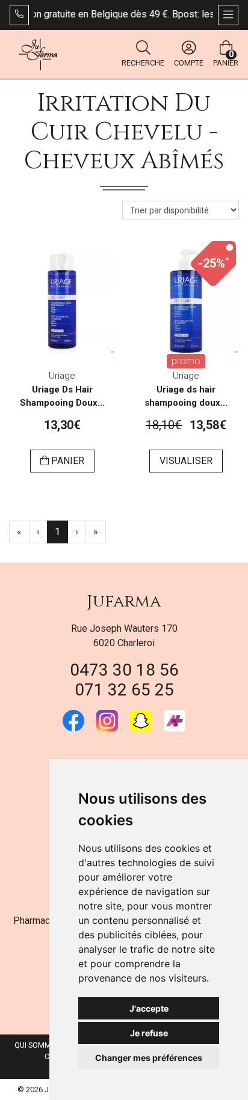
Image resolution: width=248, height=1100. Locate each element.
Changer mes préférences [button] (148, 1058)
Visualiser (186, 460)
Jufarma (124, 601)
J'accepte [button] (149, 1008)
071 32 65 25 (124, 690)
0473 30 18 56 (124, 670)
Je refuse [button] (149, 1033)
